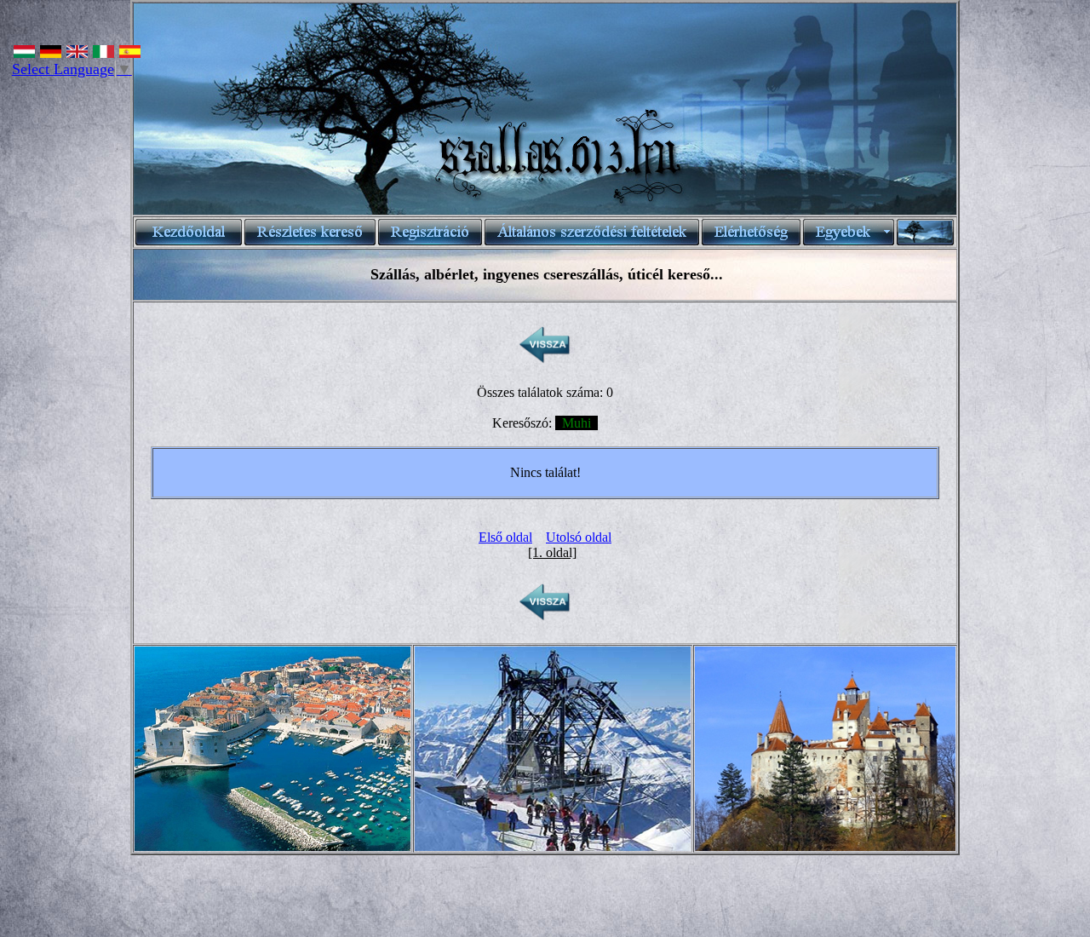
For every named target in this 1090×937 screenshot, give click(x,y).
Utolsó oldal (578, 537)
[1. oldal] (552, 552)
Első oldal (505, 537)
